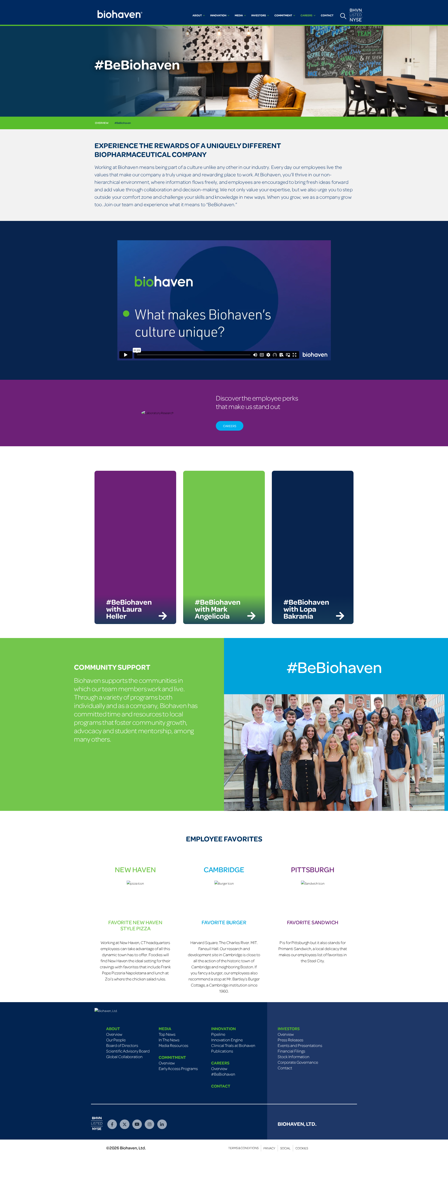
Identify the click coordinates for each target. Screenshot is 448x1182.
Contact (327, 15)
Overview (101, 123)
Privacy (269, 1148)
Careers (306, 15)
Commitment (283, 15)
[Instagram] (149, 1124)
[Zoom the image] (106, 1011)
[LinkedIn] (162, 1124)
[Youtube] (137, 1124)
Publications (222, 1050)
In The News (169, 1039)
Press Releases (290, 1039)
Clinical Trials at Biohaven (233, 1045)
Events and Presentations (300, 1045)
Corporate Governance (298, 1062)
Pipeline (218, 1034)
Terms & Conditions (243, 1148)
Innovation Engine (227, 1039)
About (197, 15)
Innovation (218, 15)
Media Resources (173, 1045)
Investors (258, 15)
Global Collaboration (124, 1056)
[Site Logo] (119, 12)
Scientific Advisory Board (128, 1050)
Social (285, 1148)
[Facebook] (112, 1124)
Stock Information (293, 1056)
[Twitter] (124, 1124)
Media (239, 15)
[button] (343, 16)
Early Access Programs (178, 1068)
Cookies (301, 1148)
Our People (116, 1039)
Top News (167, 1034)
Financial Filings (291, 1050)
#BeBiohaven (123, 123)
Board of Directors (122, 1045)
